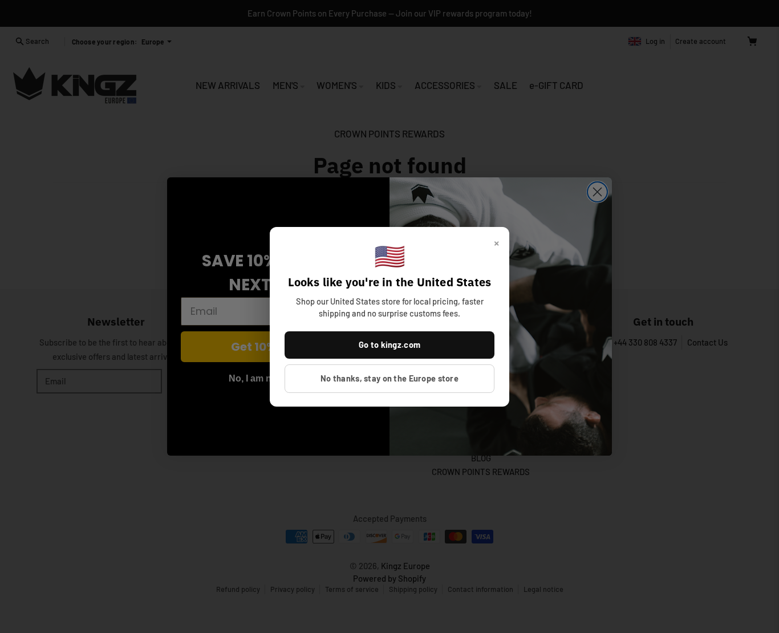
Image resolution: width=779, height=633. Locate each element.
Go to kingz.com (389, 344)
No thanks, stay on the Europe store (389, 378)
